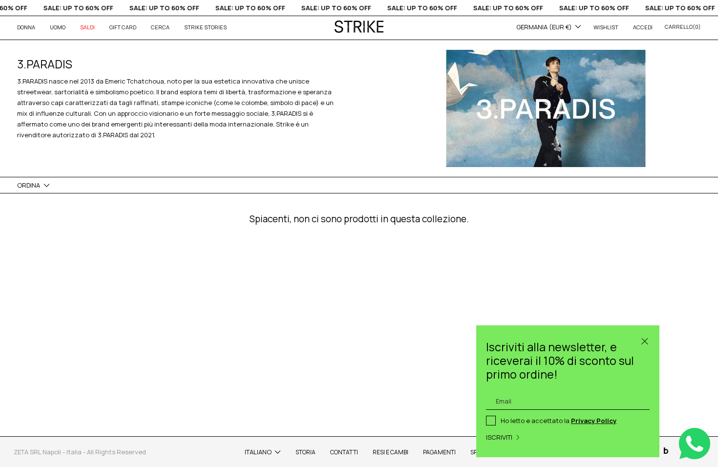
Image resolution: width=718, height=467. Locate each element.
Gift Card (122, 27)
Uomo (57, 27)
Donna (26, 27)
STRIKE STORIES (205, 27)
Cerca (160, 27)
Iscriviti (499, 437)
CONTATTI (344, 452)
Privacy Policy (593, 420)
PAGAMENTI (439, 452)
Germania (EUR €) (544, 26)
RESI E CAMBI (390, 452)
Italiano (258, 451)
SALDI (87, 27)
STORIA (306, 452)
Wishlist (605, 27)
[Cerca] (645, 340)
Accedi (643, 27)
